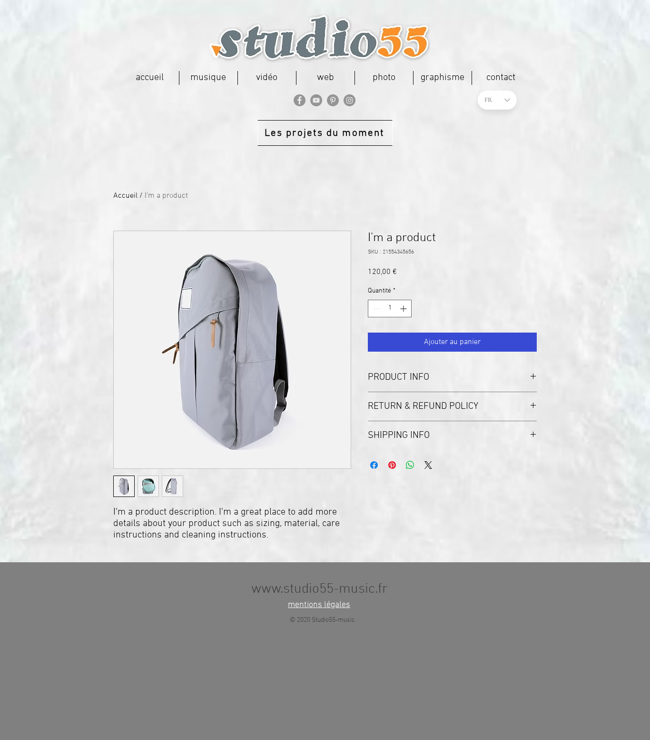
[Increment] (404, 308)
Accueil (125, 196)
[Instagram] (349, 100)
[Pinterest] (333, 100)
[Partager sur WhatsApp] (410, 465)
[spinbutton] (389, 308)
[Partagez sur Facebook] (374, 465)
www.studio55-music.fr (319, 589)
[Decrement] (375, 308)
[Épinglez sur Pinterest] (392, 465)
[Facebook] (299, 100)
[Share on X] (428, 465)
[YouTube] (316, 100)
